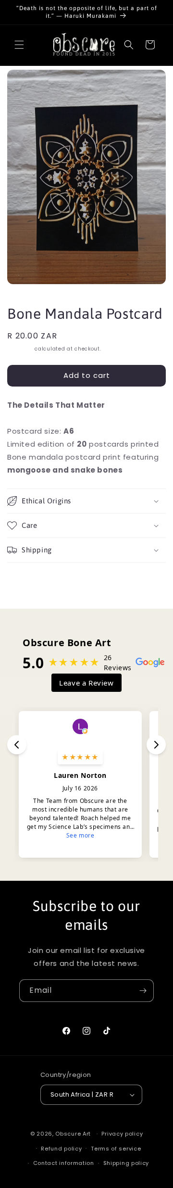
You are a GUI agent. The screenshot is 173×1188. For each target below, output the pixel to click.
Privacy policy (122, 1134)
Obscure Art (73, 1134)
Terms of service (116, 1148)
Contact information (63, 1163)
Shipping (20, 348)
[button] (19, 44)
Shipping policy (126, 1163)
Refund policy (61, 1148)
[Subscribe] (142, 990)
